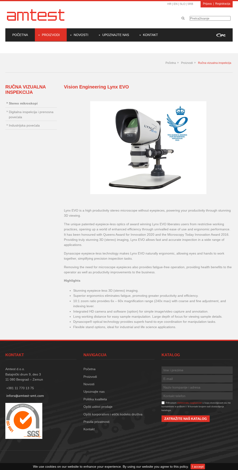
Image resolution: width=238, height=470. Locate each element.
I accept (198, 466)
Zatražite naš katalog (185, 419)
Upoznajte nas (115, 35)
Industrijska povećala (24, 125)
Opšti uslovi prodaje (97, 406)
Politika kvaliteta (95, 399)
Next (225, 147)
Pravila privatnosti (96, 422)
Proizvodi (51, 35)
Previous (71, 147)
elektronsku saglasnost (189, 402)
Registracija (222, 3)
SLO (182, 4)
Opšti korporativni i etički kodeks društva (112, 414)
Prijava (207, 3)
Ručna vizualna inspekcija (214, 63)
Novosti (81, 35)
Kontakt (150, 35)
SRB (190, 4)
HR (169, 4)
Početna (20, 35)
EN (176, 4)
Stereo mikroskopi (23, 103)
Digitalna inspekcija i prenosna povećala (31, 114)
